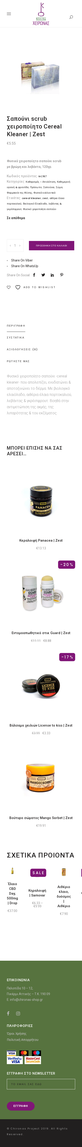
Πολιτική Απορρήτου (22, 1039)
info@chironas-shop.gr (26, 999)
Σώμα (59, 187)
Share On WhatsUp (24, 266)
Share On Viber (22, 260)
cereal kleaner (31, 198)
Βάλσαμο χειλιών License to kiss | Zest (41, 725)
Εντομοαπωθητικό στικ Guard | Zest (41, 633)
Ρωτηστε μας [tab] (18, 361)
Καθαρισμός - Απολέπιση (40, 182)
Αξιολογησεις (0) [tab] (22, 349)
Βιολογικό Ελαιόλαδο (35, 203)
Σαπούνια (48, 187)
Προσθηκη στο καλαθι (51, 245)
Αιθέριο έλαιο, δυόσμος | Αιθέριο (64, 896)
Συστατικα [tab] (15, 337)
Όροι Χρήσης (16, 1033)
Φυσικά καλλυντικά (44, 193)
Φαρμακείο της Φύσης (19, 193)
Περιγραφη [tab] (16, 326)
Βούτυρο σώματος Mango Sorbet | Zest (41, 818)
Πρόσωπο (36, 187)
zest (45, 198)
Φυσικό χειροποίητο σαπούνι (39, 209)
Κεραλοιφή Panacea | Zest (41, 540)
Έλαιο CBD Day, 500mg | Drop (12, 893)
